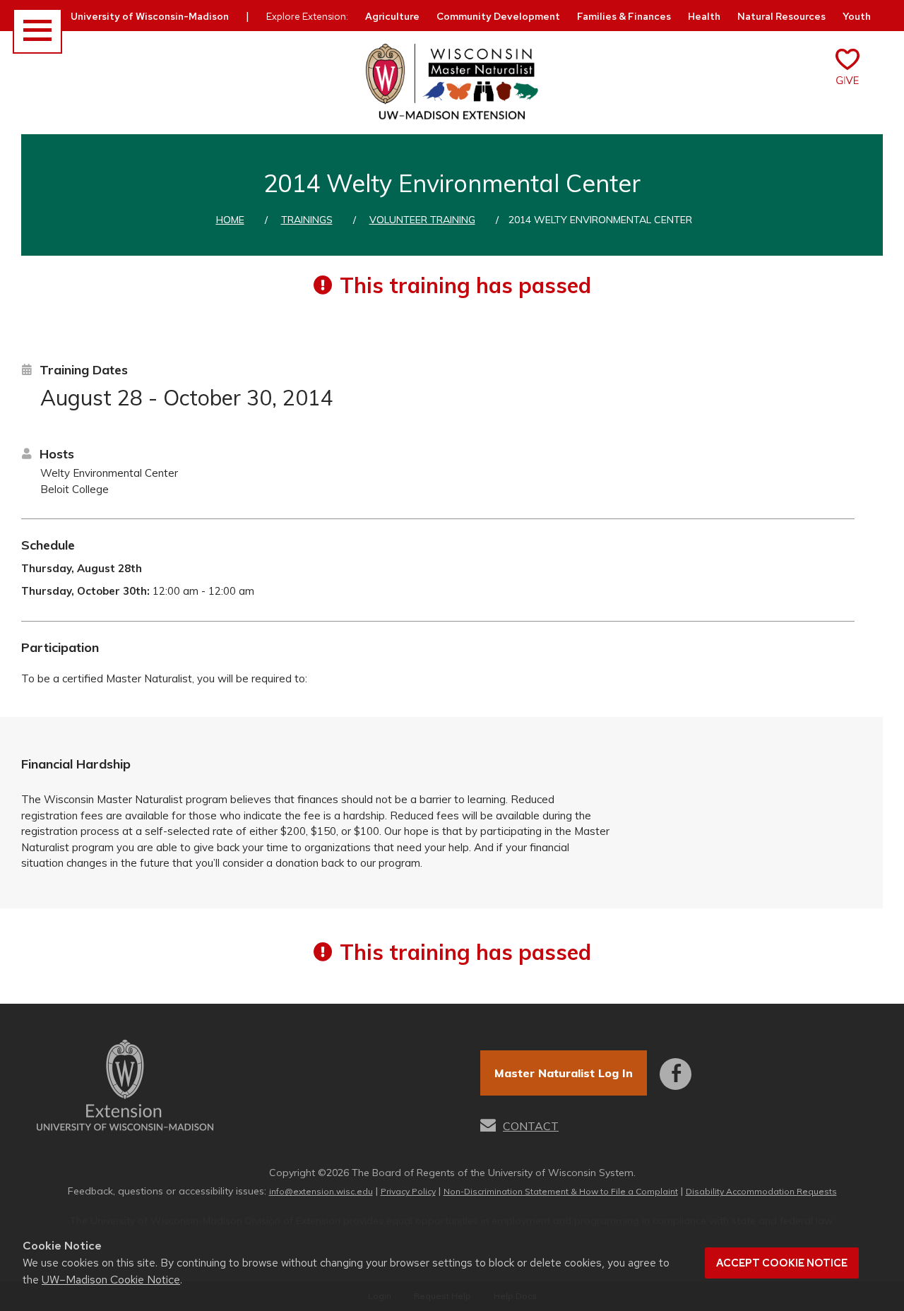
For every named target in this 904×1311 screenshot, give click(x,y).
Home (230, 219)
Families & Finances (624, 16)
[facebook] (675, 1064)
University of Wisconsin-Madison (150, 16)
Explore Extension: (307, 16)
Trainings (307, 219)
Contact (531, 1126)
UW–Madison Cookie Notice (111, 1279)
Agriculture (392, 16)
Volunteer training (422, 219)
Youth (857, 16)
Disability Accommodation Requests (761, 1191)
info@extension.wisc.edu (321, 1191)
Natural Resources (781, 16)
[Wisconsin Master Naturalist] (452, 82)
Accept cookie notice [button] (782, 1263)
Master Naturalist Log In (563, 1073)
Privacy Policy (408, 1191)
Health (704, 16)
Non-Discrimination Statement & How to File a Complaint (561, 1191)
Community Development (498, 16)
